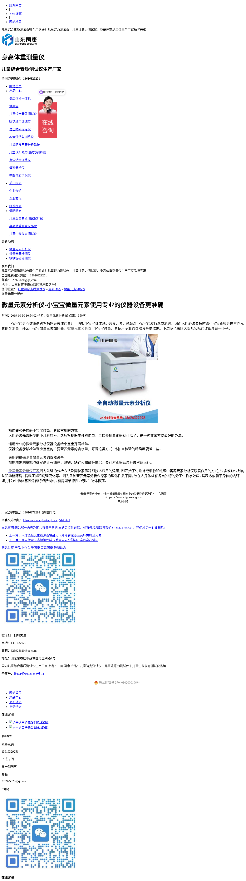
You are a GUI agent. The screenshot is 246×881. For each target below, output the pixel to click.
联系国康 (15, 5)
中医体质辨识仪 (20, 175)
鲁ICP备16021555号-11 (29, 673)
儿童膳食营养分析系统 (24, 144)
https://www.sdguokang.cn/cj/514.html (46, 520)
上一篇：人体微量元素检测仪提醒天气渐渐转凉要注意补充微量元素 (55, 535)
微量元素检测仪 (20, 253)
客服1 (44, 722)
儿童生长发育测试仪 (23, 233)
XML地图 (15, 13)
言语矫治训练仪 (20, 160)
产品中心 (15, 90)
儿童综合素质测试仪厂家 (26, 218)
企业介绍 (15, 190)
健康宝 (13, 106)
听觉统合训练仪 (20, 121)
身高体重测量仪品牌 (23, 226)
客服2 (44, 727)
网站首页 (15, 86)
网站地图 (15, 21)
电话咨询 (15, 706)
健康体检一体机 (20, 98)
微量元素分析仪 (20, 249)
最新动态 (15, 210)
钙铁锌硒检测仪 (20, 258)
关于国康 (15, 183)
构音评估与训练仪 (21, 137)
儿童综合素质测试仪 (23, 114)
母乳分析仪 (17, 167)
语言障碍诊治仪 (20, 129)
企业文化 (15, 198)
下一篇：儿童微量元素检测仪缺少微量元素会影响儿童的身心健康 (53, 540)
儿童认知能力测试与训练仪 (27, 152)
